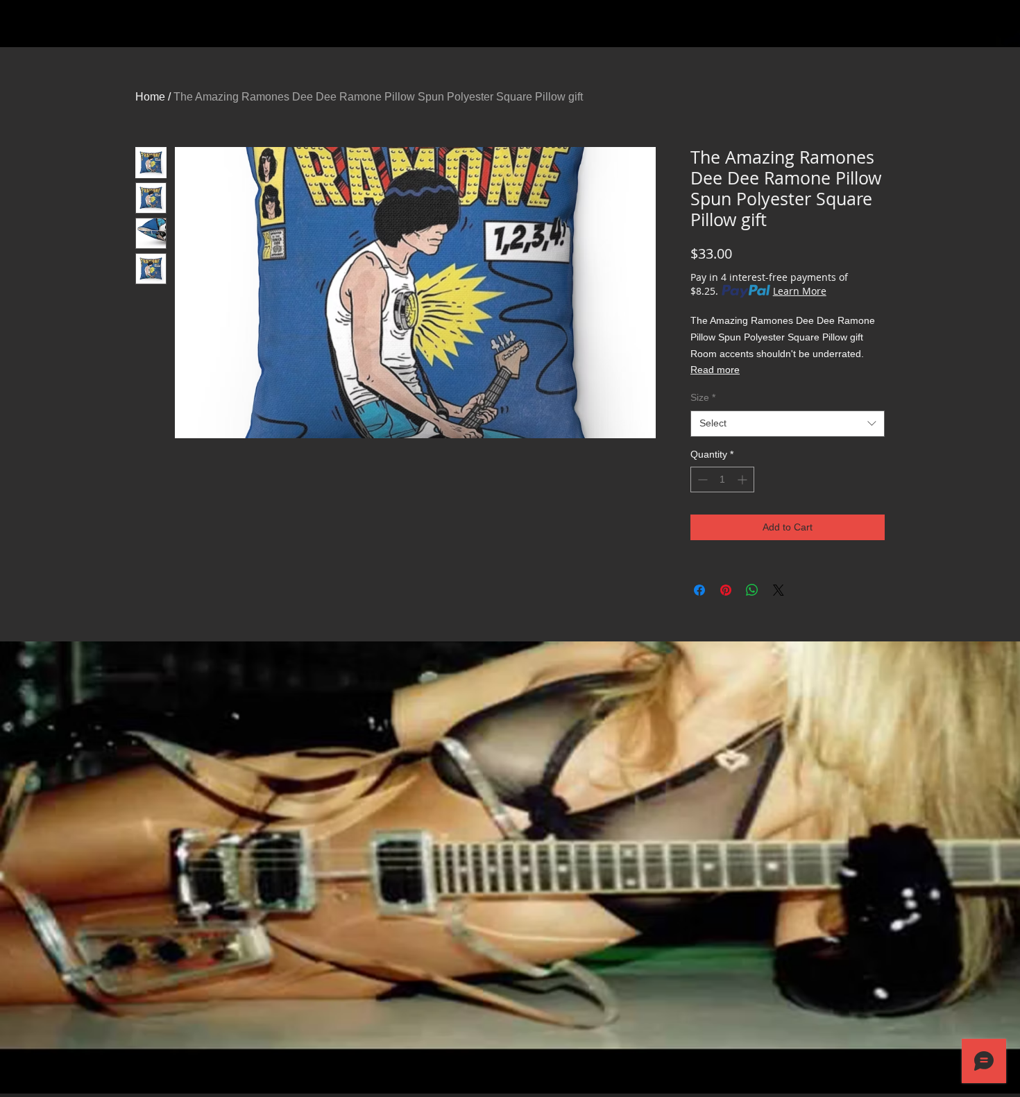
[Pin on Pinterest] (725, 590)
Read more (715, 369)
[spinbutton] (722, 479)
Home (150, 97)
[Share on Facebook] (699, 590)
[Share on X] (778, 590)
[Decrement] (701, 479)
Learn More (799, 290)
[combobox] (787, 424)
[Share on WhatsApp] (752, 590)
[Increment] (743, 479)
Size (702, 397)
